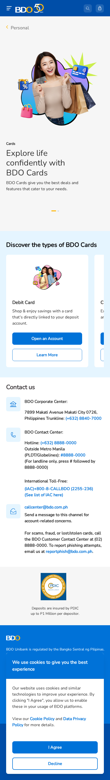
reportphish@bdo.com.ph (69, 551)
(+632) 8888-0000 (58, 443)
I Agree (55, 747)
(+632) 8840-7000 (83, 418)
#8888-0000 (73, 455)
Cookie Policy (42, 719)
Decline (55, 763)
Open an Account (47, 338)
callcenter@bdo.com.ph (46, 507)
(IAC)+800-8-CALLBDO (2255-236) (59, 489)
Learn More (47, 355)
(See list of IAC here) (44, 495)
